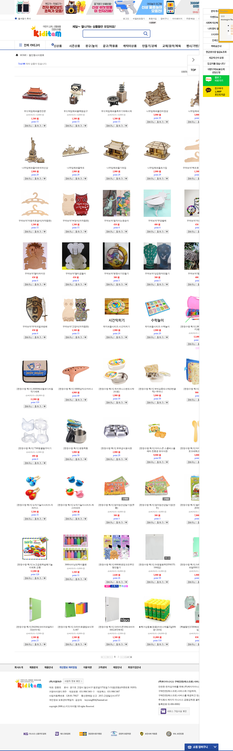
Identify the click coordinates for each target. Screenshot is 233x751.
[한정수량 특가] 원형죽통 (76, 448)
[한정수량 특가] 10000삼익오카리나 (76, 389)
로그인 (126, 18)
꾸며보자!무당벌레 (157, 220)
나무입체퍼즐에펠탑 (198, 111)
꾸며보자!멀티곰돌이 (76, 273)
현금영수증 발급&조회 (216, 52)
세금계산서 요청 (216, 57)
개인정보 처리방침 (68, 667)
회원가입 (153, 18)
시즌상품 (74, 46)
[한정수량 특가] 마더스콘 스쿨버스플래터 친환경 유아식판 (157, 449)
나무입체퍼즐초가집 (157, 168)
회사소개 (19, 667)
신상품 (58, 46)
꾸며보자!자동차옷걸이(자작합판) (35, 220)
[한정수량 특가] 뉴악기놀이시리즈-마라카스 (35, 506)
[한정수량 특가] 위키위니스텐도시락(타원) (116, 390)
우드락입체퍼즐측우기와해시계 (116, 111)
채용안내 (48, 667)
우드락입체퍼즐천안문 (35, 111)
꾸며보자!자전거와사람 (198, 220)
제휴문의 (33, 667)
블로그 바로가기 (219, 79)
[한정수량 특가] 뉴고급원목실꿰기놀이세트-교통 (35, 566)
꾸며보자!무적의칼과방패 (35, 326)
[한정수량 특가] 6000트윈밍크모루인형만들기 (116, 566)
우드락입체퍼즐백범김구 (76, 111)
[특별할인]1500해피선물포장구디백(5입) (198, 628)
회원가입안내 (134, 667)
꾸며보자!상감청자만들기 (157, 273)
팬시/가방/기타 (195, 46)
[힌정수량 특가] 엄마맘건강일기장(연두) (157, 506)
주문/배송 (190, 18)
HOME (23, 55)
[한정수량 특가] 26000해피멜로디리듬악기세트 (35, 390)
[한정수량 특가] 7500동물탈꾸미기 (35, 448)
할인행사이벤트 (36, 55)
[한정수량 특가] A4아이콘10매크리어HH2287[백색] (117, 628)
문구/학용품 (110, 46)
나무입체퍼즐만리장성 (157, 111)
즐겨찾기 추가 (24, 18)
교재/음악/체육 (171, 46)
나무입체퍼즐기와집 (116, 168)
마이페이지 (177, 18)
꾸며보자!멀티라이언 (35, 273)
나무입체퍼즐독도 (75, 168)
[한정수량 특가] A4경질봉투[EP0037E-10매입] (157, 566)
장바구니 (165, 18)
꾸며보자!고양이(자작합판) (76, 326)
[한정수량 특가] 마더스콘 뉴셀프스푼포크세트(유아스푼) (198, 449)
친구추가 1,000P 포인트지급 (220, 90)
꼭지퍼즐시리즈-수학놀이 (157, 326)
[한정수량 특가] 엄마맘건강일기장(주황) (116, 506)
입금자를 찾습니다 (216, 63)
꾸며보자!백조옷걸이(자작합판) (198, 168)
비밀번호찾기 (139, 18)
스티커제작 (216, 34)
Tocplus (224, 11)
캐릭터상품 (130, 46)
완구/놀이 (92, 46)
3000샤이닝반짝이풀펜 (76, 564)
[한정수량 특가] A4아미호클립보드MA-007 (76, 628)
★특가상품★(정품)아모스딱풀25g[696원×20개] (157, 628)
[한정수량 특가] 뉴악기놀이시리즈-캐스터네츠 (76, 506)
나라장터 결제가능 (216, 28)
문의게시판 (216, 11)
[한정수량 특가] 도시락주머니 (198, 389)
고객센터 (102, 667)
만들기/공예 (149, 46)
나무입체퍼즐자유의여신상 (35, 168)
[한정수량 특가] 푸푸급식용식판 (116, 448)
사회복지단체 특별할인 (216, 23)
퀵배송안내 (216, 46)
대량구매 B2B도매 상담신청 (216, 71)
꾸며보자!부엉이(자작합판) (76, 220)
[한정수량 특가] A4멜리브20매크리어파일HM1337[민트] (198, 566)
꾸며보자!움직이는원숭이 (116, 220)
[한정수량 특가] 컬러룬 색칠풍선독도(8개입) (198, 506)
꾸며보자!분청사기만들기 (116, 273)
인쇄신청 (216, 40)
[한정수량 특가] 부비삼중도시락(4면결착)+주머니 (157, 390)
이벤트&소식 (216, 17)
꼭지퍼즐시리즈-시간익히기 (116, 326)
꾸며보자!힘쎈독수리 (198, 273)
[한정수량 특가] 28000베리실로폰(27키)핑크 (198, 328)
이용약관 (87, 667)
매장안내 (117, 667)
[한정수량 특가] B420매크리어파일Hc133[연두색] (35, 628)
